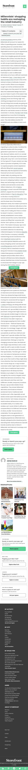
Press (6, 711)
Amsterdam (8, 639)
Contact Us (7, 717)
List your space (14, 595)
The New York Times (21, 113)
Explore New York (14, 564)
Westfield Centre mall (11, 239)
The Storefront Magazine (11, 688)
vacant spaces (18, 168)
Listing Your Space (9, 719)
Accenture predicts (7, 40)
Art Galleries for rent (10, 659)
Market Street (22, 251)
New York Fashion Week (10, 675)
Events (6, 613)
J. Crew (14, 77)
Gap (10, 77)
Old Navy (3, 99)
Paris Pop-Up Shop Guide (11, 697)
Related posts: (6, 35)
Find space (14, 268)
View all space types (10, 668)
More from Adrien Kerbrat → (15, 481)
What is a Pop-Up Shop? (11, 690)
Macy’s (20, 77)
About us (7, 709)
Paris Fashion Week (9, 673)
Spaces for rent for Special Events (13, 661)
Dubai (6, 644)
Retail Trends (17, 25)
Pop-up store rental (10, 653)
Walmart (6, 316)
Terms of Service (9, 713)
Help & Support (8, 720)
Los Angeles (8, 631)
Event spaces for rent (10, 657)
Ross (10, 305)
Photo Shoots (8, 619)
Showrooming (8, 615)
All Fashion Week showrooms (12, 681)
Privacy (6, 715)
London (7, 637)
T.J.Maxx (3, 305)
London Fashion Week (10, 677)
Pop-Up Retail (8, 612)
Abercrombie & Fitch (7, 80)
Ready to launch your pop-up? (12, 33)
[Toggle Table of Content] (20, 31)
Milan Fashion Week (10, 679)
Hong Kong (7, 641)
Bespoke (24, 232)
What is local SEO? (9, 699)
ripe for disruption (17, 194)
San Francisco (8, 633)
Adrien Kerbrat (12, 461)
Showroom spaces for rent (11, 655)
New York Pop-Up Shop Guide (12, 693)
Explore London (14, 580)
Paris (6, 635)
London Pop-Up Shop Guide (12, 695)
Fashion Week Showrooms (11, 621)
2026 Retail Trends (9, 691)
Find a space (14, 549)
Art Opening (8, 617)
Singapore (7, 643)
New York (7, 630)
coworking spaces (6, 246)
